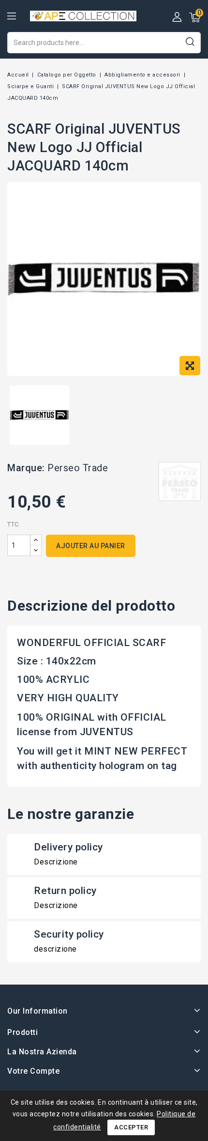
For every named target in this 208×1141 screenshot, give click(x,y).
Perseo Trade (77, 468)
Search (190, 41)
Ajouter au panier (90, 546)
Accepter (131, 1127)
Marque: (26, 468)
